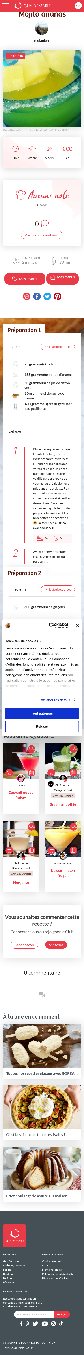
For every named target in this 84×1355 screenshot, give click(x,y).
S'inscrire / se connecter (21, 1342)
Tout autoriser (42, 713)
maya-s (21, 785)
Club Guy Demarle (14, 1265)
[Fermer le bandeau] (77, 625)
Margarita (21, 882)
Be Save (7, 1278)
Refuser (42, 726)
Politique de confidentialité (57, 1274)
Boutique (8, 1274)
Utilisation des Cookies (55, 1278)
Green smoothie (63, 805)
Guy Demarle (11, 1261)
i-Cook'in (8, 1282)
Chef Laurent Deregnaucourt (63, 787)
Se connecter (24, 945)
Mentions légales (52, 1269)
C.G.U (45, 1265)
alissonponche (62, 863)
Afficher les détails (55, 700)
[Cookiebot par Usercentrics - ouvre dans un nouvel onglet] (50, 625)
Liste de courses (60, 346)
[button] (5, 6)
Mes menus (66, 277)
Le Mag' (7, 1269)
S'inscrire (56, 945)
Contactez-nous (51, 1261)
